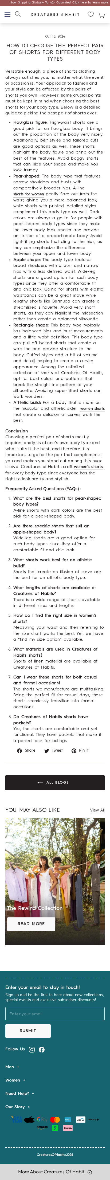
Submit (28, 1031)
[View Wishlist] (91, 14)
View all (97, 811)
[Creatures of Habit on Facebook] (42, 1049)
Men (10, 1067)
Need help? (18, 1094)
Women (13, 1080)
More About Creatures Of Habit (51, 1172)
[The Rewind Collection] (53, 881)
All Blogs (57, 782)
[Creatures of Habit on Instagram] (32, 1049)
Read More (31, 924)
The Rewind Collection (34, 908)
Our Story (15, 1107)
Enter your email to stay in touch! (42, 987)
